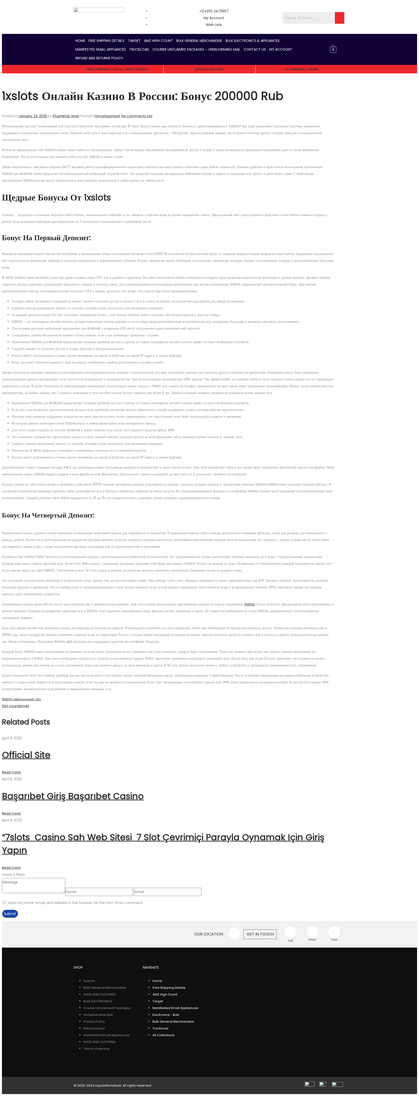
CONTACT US (255, 49)
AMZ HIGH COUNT (158, 40)
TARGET (134, 40)
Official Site (26, 755)
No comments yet (137, 116)
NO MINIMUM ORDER (301, 69)
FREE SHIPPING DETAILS (106, 40)
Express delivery (209, 69)
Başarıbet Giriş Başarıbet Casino (73, 796)
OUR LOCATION (208, 934)
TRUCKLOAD (139, 49)
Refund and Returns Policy (99, 58)
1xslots (249, 604)
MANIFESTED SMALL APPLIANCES (100, 49)
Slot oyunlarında (15, 705)
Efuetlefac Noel (66, 116)
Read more (11, 772)
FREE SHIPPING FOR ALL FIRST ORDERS (117, 69)
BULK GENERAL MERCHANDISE (199, 40)
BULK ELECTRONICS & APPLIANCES (253, 40)
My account (280, 49)
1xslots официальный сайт (21, 699)
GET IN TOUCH (260, 934)
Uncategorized (107, 116)
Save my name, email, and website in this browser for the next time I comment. (75, 902)
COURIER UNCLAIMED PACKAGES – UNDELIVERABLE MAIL (196, 49)
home (80, 40)
